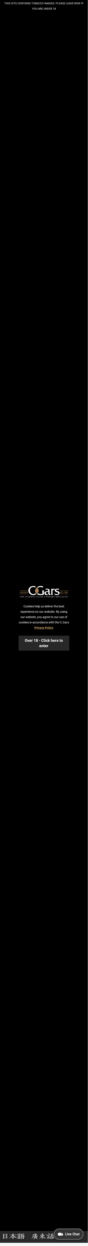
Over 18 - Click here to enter (44, 643)
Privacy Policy (43, 627)
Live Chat (72, 1234)
